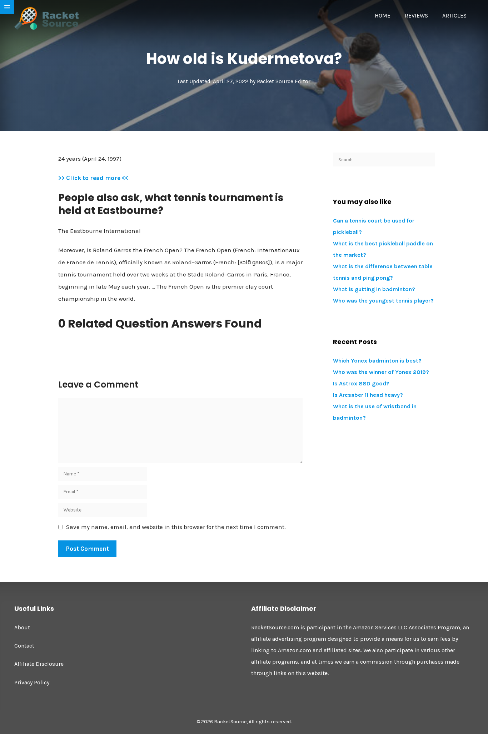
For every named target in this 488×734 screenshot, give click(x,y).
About (22, 627)
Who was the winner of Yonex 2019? (381, 372)
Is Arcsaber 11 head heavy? (368, 394)
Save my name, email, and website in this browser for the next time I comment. (176, 526)
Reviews (416, 15)
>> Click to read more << (93, 177)
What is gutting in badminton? (374, 289)
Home (382, 15)
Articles (454, 15)
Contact (24, 645)
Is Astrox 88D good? (361, 383)
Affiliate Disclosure (39, 663)
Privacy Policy (31, 682)
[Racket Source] (46, 17)
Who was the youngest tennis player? (383, 300)
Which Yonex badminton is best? (377, 360)
